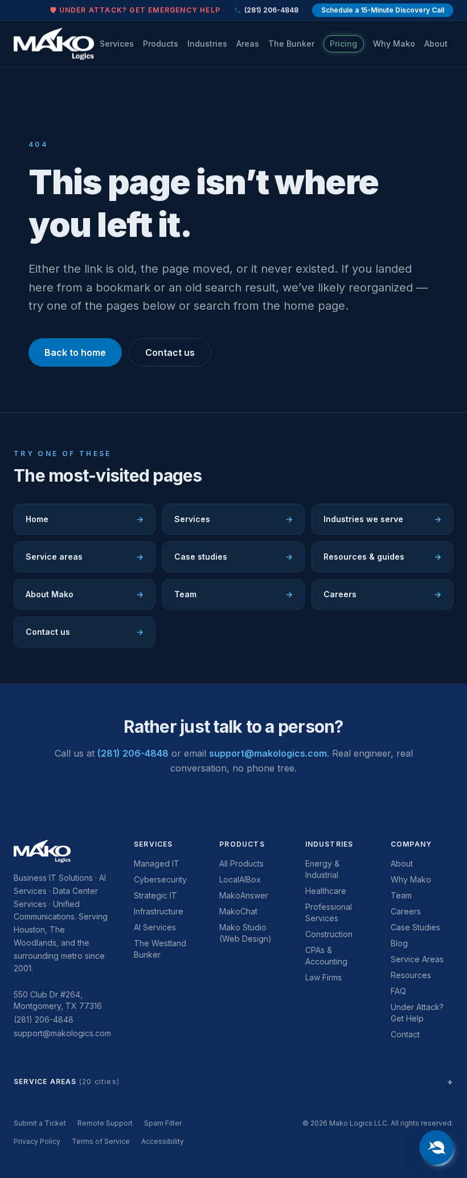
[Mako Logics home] (54, 44)
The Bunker (291, 43)
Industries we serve (382, 519)
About (436, 43)
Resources (411, 975)
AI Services (155, 927)
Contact (405, 1034)
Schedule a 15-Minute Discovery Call (382, 10)
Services (117, 43)
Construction (329, 934)
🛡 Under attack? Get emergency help (135, 10)
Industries (207, 43)
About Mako (85, 594)
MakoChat (238, 911)
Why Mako (394, 43)
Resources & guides (382, 556)
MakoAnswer (243, 895)
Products (160, 43)
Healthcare (325, 891)
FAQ (398, 991)
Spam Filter (163, 1123)
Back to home (75, 352)
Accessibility (162, 1141)
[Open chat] (436, 1147)
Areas (247, 43)
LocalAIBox (240, 879)
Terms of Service (101, 1141)
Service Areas (417, 959)
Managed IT (156, 863)
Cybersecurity (160, 879)
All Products (241, 863)
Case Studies (415, 927)
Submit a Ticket (40, 1123)
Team (233, 594)
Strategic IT (155, 895)
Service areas (85, 556)
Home (85, 519)
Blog (399, 943)
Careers (382, 594)
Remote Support (105, 1123)
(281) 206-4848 (271, 10)
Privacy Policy (37, 1141)
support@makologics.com (268, 753)
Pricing (343, 43)
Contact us (170, 352)
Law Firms (323, 977)
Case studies (233, 556)
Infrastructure (158, 911)
